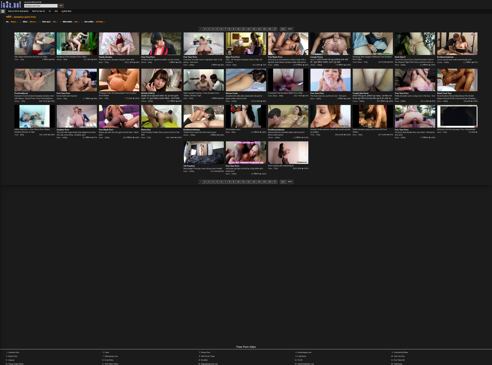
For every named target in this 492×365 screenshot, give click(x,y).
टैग (50, 11)
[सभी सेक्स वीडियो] (3, 11)
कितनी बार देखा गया (38, 11)
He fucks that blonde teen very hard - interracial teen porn (414, 133)
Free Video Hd (399, 360)
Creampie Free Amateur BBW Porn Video (285, 93)
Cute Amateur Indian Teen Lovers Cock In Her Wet (160, 133)
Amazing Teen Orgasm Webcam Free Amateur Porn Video (372, 58)
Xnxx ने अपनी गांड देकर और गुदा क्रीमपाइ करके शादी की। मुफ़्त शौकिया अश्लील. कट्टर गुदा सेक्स (329, 60)
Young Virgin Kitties (15, 364)
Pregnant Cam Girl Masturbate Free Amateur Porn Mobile (117, 94)
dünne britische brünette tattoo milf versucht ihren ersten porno (286, 133)
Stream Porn (205, 352)
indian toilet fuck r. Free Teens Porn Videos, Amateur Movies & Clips (32, 130)
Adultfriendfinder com (306, 364)
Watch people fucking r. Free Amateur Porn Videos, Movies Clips (201, 94)
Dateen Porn (12, 356)
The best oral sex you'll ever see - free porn (328, 96)
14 (259, 29)
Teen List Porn (399, 356)
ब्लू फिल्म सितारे (66, 11)
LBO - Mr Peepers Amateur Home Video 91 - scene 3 (244, 60)
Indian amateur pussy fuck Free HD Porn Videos (370, 130)
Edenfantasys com (111, 356)
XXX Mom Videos (111, 364)
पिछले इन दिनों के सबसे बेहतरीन (18, 11)
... (278, 29)
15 (264, 29)
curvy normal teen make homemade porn (454, 59)
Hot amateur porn (233, 129)
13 (254, 29)
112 (282, 29)
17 (275, 29)
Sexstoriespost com (304, 352)
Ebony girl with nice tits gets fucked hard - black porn (119, 133)
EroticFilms (109, 360)
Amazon (11, 360)
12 (248, 29)
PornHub (204, 360)
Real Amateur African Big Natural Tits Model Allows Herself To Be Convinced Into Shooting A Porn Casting (457, 97)
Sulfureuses (398, 364)
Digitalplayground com (209, 364)
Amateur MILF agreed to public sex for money (160, 59)
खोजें (61, 6)
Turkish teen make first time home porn (199, 132)
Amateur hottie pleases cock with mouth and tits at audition (330, 130)
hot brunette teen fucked (67, 96)
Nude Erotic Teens (207, 356)
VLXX (300, 360)
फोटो (56, 11)
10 (238, 29)
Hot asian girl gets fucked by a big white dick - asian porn (245, 169)
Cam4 (107, 352)
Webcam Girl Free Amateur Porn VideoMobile (456, 129)
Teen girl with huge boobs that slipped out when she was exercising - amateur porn (76, 133)
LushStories (302, 356)
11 (243, 29)
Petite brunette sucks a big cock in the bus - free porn (415, 97)
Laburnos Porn (13, 352)
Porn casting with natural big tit (280, 166)
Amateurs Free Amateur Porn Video (71, 57)
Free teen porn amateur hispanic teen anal (116, 59)
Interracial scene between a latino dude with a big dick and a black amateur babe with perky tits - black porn (287, 60)
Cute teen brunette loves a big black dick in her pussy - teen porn (202, 60)
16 (269, 29)
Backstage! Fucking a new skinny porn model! (202, 168)
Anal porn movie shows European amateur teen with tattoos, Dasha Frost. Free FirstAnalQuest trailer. (34, 97)
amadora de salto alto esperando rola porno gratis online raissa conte (244, 97)
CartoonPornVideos (401, 352)
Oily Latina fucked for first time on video (30, 57)
